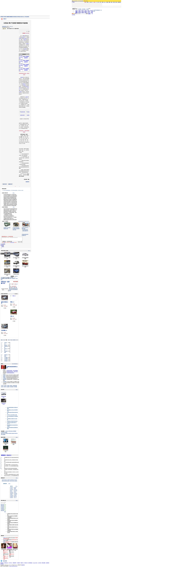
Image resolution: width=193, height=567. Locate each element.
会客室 (5, 385)
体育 (87, 2)
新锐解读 (13, 541)
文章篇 (15, 287)
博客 (114, 2)
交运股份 (2, 509)
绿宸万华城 (15, 489)
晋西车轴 (2, 505)
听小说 (4, 539)
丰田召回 (9, 433)
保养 (18, 16)
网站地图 (43, 562)
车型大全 (3, 281)
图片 (13, 16)
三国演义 (7, 542)
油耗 (20, 16)
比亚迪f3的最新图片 (6, 190)
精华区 (3, 245)
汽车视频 (15, 386)
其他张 (25, 221)
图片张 (11, 287)
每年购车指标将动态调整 (11, 427)
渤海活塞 (2, 510)
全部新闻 (47, 562)
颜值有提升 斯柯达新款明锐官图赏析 (10, 468)
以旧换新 (3, 434)
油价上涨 (12, 431)
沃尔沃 (4, 433)
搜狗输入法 (6, 562)
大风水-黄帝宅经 (8, 541)
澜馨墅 (15, 488)
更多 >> (28, 221)
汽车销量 (4, 381)
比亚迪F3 (25, 38)
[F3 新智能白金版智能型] (21, 70)
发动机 (26, 86)
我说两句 (119, 2)
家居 (102, 2)
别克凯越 (6, 360)
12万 (1, 277)
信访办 (2, 386)
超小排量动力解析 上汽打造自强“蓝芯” (11, 464)
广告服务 (18, 562)
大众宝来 (6, 359)
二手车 (25, 16)
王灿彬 (8, 422)
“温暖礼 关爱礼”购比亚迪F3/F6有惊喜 (10, 204)
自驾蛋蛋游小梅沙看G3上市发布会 (10, 211)
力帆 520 (12, 316)
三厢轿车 (6, 278)
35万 (7, 277)
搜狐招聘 (14, 562)
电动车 (3, 432)
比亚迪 (20, 38)
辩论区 (3, 246)
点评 (16, 16)
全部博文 (2, 563)
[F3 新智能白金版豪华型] (21, 66)
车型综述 (1, 16)
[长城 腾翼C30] (5, 326)
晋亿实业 (2, 504)
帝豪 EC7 (12, 301)
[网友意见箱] (3, 562)
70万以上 (11, 277)
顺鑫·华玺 (15, 496)
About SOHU (35, 562)
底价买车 (27, 16)
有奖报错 (15, 281)
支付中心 (10, 562)
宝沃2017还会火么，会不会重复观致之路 (11, 475)
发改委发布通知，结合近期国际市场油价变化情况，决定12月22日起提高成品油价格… (12, 371)
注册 (4, 242)
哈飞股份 (2, 506)
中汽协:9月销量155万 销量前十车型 (13, 381)
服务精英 (4, 379)
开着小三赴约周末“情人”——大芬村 (10, 217)
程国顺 (8, 421)
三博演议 (4, 378)
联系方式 (26, 562)
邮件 (111, 2)
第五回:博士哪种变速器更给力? (12, 378)
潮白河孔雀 (11, 489)
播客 (109, 2)
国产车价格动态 (97, 10)
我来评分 (11, 289)
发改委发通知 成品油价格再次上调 (12, 377)
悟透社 (11, 385)
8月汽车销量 (12, 382)
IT (96, 2)
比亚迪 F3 (4, 18)
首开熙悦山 (11, 495)
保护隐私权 (30, 562)
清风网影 (8, 418)
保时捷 (6, 433)
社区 (16, 288)
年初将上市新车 (16, 274)
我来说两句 (4, 26)
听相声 (4, 537)
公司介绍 (39, 562)
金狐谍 (8, 386)
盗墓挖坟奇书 (14, 539)
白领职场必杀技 (9, 539)
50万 (9, 277)
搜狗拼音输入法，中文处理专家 (7, 236)
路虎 (2, 433)
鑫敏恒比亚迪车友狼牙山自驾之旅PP (10, 219)
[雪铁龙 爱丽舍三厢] (5, 297)
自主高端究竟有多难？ (14, 421)
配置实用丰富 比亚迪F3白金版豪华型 (10, 199)
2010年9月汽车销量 (6, 382)
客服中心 (22, 562)
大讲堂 (4, 369)
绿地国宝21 (11, 487)
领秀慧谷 (15, 487)
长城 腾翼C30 (4, 330)
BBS (116, 2)
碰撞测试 (11, 16)
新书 (4, 541)
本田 (9, 431)
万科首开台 (15, 494)
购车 (24, 35)
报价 (14, 288)
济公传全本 (13, 537)
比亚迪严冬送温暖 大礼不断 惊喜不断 (10, 201)
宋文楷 (8, 407)
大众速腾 (6, 358)
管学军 (8, 414)
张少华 (8, 416)
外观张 (19, 221)
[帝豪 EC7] (14, 297)
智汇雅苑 (11, 494)
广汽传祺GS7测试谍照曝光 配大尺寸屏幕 (11, 474)
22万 (5, 277)
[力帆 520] (14, 312)
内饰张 (22, 221)
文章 (21, 16)
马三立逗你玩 (8, 537)
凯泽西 (6, 432)
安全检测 (11, 386)
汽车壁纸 (73, 14)
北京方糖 (11, 488)
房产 (100, 2)
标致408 (5, 345)
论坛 (23, 16)
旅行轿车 (10, 278)
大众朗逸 (6, 357)
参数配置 (8, 16)
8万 (17, 276)
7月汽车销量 (17, 382)
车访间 (2, 385)
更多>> (90, 8)
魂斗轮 (5, 386)
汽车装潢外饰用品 (14, 190)
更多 (5, 511)
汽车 (98, 2)
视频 (107, 2)
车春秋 (4, 377)
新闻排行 (3, 455)
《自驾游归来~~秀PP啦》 (8, 214)
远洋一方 (15, 497)
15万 (3, 277)
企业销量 (4, 383)
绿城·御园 (11, 497)
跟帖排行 (9, 455)
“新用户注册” (12, 242)
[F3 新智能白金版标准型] (21, 62)
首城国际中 (11, 496)
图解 (15, 16)
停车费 (15, 433)
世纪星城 (15, 495)
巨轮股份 (2, 508)
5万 (15, 276)
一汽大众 (6, 431)
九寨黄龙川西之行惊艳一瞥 (8, 218)
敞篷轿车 (13, 278)
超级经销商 (15, 385)
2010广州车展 (14, 363)
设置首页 (2, 562)
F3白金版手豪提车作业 (8, 213)
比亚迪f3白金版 (20, 190)
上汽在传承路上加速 (13, 414)
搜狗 (73, 2)
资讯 (12, 288)
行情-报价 (4, 16)
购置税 (89, 13)
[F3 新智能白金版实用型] (21, 58)
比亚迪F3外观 (22, 115)
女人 (105, 2)
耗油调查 (14, 289)
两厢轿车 (2, 278)
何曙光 (8, 412)
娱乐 (91, 2)
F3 (4, 283)
